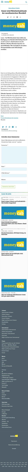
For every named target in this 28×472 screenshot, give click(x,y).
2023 (11, 462)
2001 (25, 466)
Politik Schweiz (6, 314)
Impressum (14, 441)
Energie (4, 412)
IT (2, 371)
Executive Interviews (7, 406)
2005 (12, 466)
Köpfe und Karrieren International (10, 337)
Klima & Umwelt (6, 410)
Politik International (7, 331)
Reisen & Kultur (6, 391)
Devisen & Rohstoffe (7, 366)
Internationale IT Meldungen (9, 379)
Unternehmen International (9, 329)
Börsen (3, 364)
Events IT (4, 383)
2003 (19, 466)
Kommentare (5, 425)
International (5, 327)
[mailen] (20, 17)
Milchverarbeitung (13, 131)
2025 (5, 462)
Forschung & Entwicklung (8, 417)
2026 (1, 462)
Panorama (4, 335)
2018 (26, 462)
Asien (3, 358)
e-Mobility (4, 413)
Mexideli (6, 131)
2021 (17, 462)
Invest (3, 352)
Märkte (3, 356)
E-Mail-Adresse (5, 173)
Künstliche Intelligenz (7, 373)
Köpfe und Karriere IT (7, 381)
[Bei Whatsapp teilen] (14, 17)
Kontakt (14, 448)
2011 (20, 464)
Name (3, 166)
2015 (8, 464)
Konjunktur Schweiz (7, 316)
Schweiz (4, 310)
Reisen (3, 396)
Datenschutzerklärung (14, 445)
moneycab (5, 33)
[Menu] (2, 2)
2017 (2, 464)
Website (3, 179)
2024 (8, 462)
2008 (3, 466)
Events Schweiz (6, 318)
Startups (4, 369)
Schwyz (4, 324)
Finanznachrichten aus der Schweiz (11, 343)
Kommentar (4, 145)
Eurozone (4, 360)
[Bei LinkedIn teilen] (17, 17)
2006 (9, 466)
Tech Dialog (5, 385)
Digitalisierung (5, 375)
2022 (14, 462)
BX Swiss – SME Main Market (9, 345)
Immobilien (5, 423)
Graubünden (5, 322)
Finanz (3, 341)
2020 (20, 462)
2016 (5, 464)
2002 (22, 466)
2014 (11, 464)
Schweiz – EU (5, 421)
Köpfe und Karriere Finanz (8, 349)
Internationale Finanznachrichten (10, 347)
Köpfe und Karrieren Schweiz (9, 320)
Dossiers (4, 415)
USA (3, 362)
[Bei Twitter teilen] (8, 17)
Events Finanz (5, 350)
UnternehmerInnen (7, 427)
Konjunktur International (8, 333)
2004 (15, 466)
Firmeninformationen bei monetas (9, 118)
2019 (23, 462)
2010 (23, 464)
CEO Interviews (6, 404)
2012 (17, 464)
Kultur (3, 393)
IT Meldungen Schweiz (7, 377)
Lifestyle (4, 394)
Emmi (2, 116)
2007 (6, 466)
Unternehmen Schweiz (14, 8)
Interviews (4, 402)
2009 (26, 464)
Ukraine (4, 419)
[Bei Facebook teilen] (11, 17)
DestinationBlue (6, 398)
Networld (4, 387)
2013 (14, 464)
